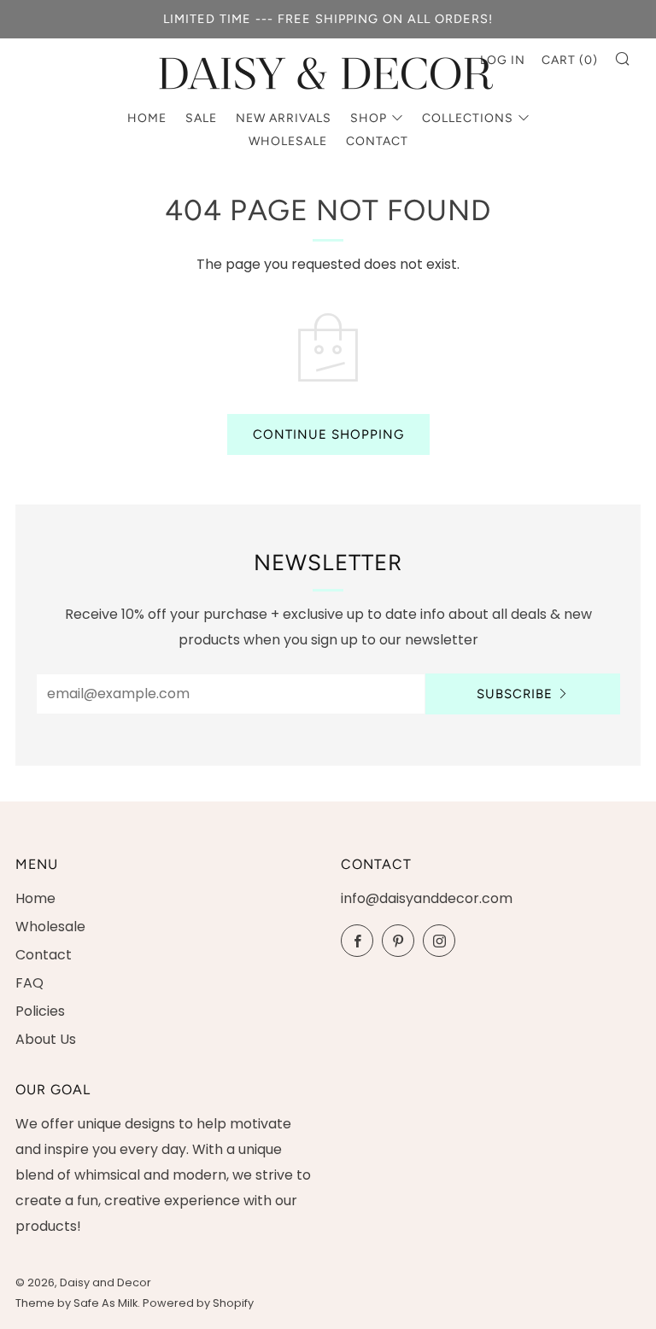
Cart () (570, 60)
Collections (467, 118)
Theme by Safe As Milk (76, 1303)
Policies (40, 1011)
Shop (368, 118)
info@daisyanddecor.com (426, 898)
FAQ (29, 983)
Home (147, 118)
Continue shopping (328, 434)
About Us (45, 1039)
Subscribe (515, 694)
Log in (502, 60)
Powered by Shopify (198, 1303)
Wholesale (288, 141)
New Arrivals (283, 118)
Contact (377, 141)
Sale (201, 118)
